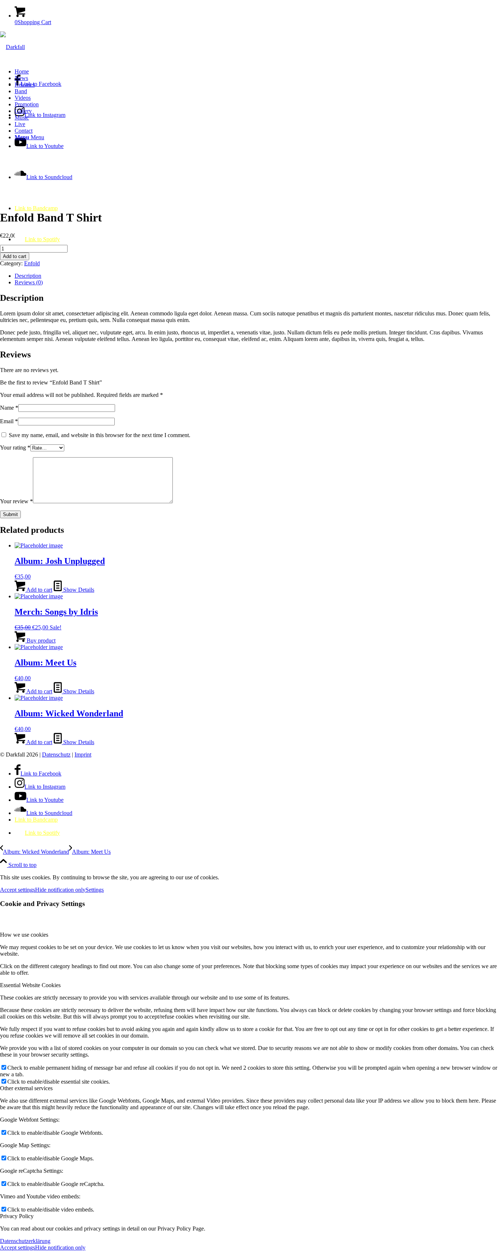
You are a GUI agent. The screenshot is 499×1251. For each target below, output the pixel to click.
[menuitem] (257, 71)
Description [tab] (28, 276)
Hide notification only (60, 890)
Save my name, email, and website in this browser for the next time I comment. (99, 435)
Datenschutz (56, 754)
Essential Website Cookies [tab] (30, 985)
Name (9, 408)
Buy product (40, 640)
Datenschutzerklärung (25, 1241)
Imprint (83, 754)
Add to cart (14, 256)
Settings (94, 890)
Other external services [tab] (26, 1088)
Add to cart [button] (38, 590)
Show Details (78, 590)
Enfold (32, 263)
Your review (16, 501)
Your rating (15, 447)
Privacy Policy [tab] (17, 1216)
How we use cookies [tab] (24, 935)
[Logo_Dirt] (12, 47)
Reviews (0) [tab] (29, 282)
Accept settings (17, 890)
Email (9, 421)
